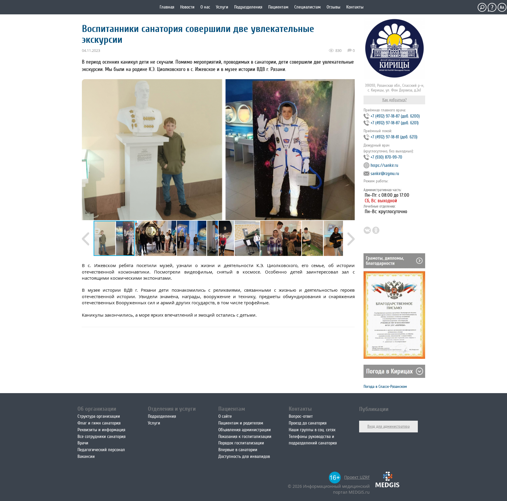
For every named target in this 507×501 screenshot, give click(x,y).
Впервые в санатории (237, 449)
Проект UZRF (357, 477)
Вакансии (86, 456)
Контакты (355, 7)
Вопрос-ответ (301, 416)
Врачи (82, 443)
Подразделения (248, 7)
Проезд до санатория (308, 423)
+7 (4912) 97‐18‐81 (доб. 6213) (394, 137)
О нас (205, 7)
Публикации (373, 409)
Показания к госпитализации (244, 436)
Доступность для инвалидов (244, 456)
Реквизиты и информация (101, 429)
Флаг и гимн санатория (99, 423)
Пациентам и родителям (240, 423)
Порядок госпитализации (241, 443)
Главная (167, 7)
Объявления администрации (244, 429)
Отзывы (333, 7)
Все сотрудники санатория (101, 436)
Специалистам (307, 7)
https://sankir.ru (384, 165)
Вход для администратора (388, 426)
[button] (156, 238)
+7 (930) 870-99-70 (386, 157)
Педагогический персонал (101, 449)
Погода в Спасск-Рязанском (385, 386)
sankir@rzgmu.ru (385, 173)
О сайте (225, 416)
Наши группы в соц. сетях (312, 429)
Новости (187, 7)
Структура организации (98, 416)
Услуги (222, 7)
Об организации (96, 408)
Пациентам (278, 7)
